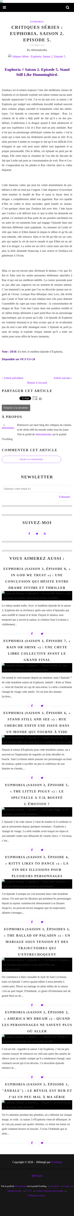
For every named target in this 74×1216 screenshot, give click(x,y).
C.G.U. (29, 1191)
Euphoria (37, 22)
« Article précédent (12, 378)
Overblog (56, 1162)
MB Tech (37, 1175)
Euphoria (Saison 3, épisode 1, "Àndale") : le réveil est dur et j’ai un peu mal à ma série (37, 1091)
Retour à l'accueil (37, 382)
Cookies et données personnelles (50, 1191)
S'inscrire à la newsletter (16, 407)
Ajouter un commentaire (31, 459)
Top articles (55, 1186)
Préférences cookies (36, 1195)
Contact (67, 1186)
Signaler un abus (14, 1191)
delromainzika (44, 434)
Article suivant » (63, 378)
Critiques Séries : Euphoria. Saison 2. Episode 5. (37, 33)
